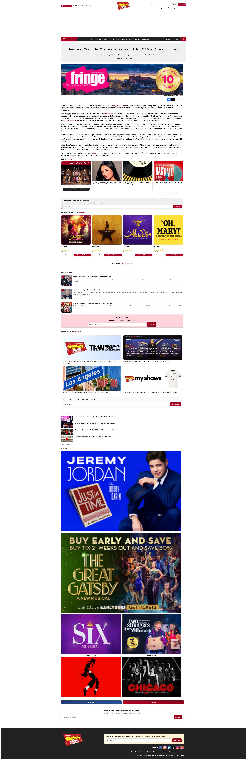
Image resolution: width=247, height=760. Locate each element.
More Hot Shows (91, 702)
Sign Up (177, 740)
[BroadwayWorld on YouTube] (182, 747)
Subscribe (175, 404)
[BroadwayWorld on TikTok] (173, 747)
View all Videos (66, 444)
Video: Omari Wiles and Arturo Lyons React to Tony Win (92, 276)
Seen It (67, 255)
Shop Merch (67, 6)
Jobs (117, 39)
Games (137, 39)
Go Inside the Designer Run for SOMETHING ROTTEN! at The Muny (94, 437)
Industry (105, 39)
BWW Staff (78, 331)
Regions (165, 752)
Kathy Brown (108, 114)
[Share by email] (181, 99)
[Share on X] (173, 99)
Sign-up (173, 4)
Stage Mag (145, 39)
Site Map (172, 752)
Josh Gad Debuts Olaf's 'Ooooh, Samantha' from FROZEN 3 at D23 (95, 416)
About (137, 752)
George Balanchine (118, 105)
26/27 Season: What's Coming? (82, 6)
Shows (99, 39)
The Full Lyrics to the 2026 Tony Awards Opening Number (92, 303)
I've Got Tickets (82, 255)
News (92, 39)
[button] (183, 39)
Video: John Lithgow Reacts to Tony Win (87, 290)
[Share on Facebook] (169, 99)
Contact (142, 752)
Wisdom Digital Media (154, 755)
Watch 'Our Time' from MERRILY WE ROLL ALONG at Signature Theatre (96, 430)
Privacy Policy (179, 755)
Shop (131, 39)
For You (69, 159)
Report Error (180, 752)
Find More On (121, 264)
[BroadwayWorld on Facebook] (160, 747)
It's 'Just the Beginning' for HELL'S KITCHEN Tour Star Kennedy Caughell (96, 423)
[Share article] (177, 99)
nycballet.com (95, 153)
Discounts (153, 702)
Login (177, 39)
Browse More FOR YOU (169, 194)
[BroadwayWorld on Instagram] (165, 747)
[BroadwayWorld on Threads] (177, 747)
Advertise (131, 752)
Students (124, 39)
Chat (112, 39)
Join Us (149, 752)
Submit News (157, 752)
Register (167, 39)
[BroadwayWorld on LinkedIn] (169, 747)
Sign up (178, 717)
